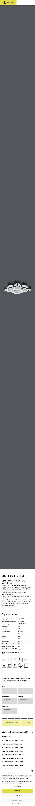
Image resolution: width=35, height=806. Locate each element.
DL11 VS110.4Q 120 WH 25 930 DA (13, 744)
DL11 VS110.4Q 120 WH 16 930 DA (13, 740)
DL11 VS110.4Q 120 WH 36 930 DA (13, 747)
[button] (32, 770)
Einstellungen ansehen (17, 800)
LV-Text (28, 722)
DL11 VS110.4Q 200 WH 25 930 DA (13, 754)
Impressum (15, 803)
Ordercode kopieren (11, 722)
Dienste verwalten (17, 786)
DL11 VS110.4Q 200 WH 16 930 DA (13, 751)
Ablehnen (17, 795)
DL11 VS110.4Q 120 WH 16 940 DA (13, 761)
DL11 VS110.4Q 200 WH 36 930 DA (13, 758)
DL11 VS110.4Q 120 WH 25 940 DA (13, 765)
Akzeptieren (17, 790)
